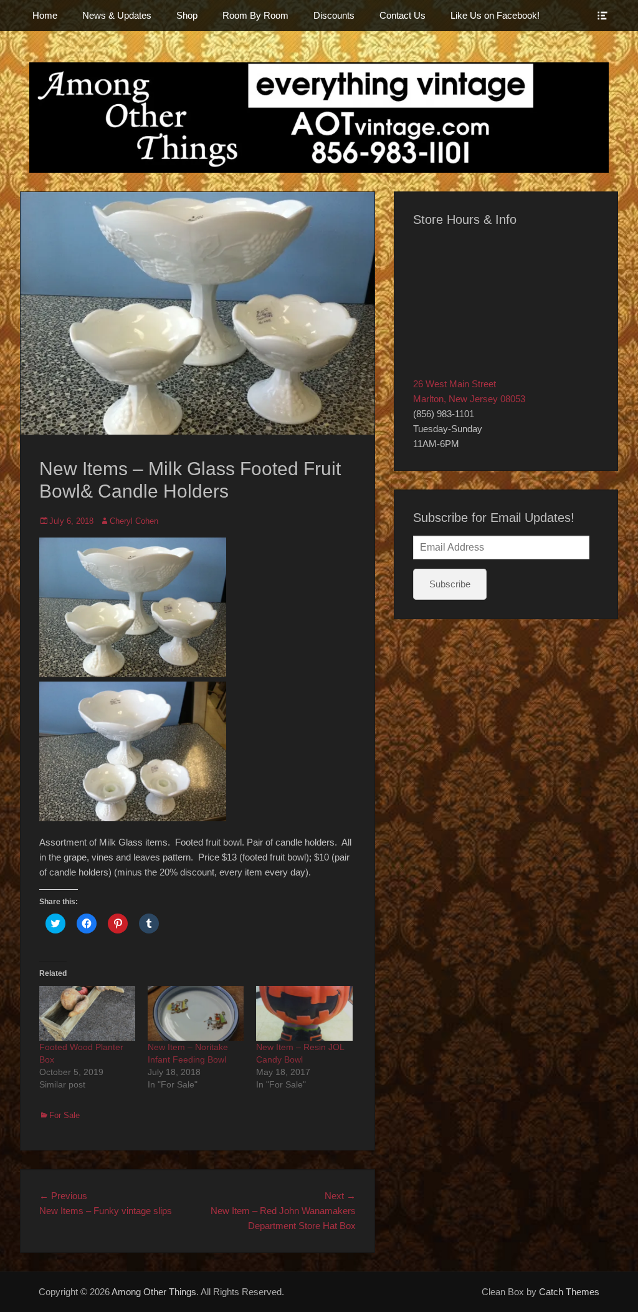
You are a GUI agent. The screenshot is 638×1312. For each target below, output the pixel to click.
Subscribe (449, 584)
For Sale (64, 1115)
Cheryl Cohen (134, 521)
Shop (187, 15)
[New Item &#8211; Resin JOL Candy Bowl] (304, 1013)
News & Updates (116, 15)
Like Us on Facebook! (495, 15)
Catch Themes (569, 1291)
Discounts (334, 15)
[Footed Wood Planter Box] (87, 1013)
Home (44, 15)
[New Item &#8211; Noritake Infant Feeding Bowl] (196, 1013)
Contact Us (402, 15)
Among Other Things (154, 1291)
